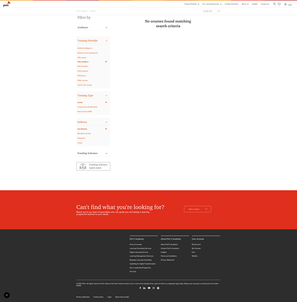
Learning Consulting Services (140, 248)
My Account (196, 244)
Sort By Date (208, 15)
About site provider (122, 297)
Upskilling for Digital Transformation (143, 264)
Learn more (95, 168)
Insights (163, 252)
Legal (109, 297)
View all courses (136, 244)
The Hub (133, 271)
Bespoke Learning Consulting (140, 260)
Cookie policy (98, 297)
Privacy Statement (167, 260)
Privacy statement (83, 297)
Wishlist (194, 256)
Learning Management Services (141, 256)
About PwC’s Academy (169, 244)
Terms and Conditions (169, 256)
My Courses (196, 248)
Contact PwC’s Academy (170, 248)
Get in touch (194, 209)
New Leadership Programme (140, 268)
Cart (193, 252)
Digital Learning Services (139, 252)
